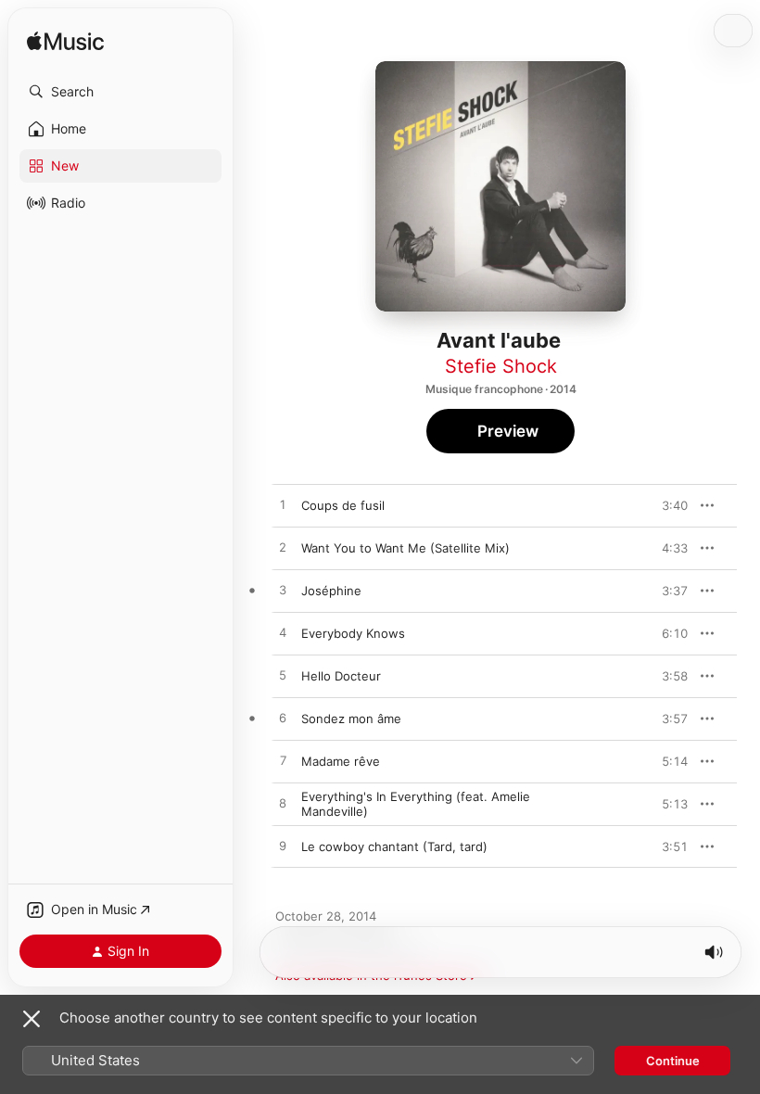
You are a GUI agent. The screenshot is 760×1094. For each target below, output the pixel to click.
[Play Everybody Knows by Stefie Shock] (282, 633)
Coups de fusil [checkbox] (343, 505)
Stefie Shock (501, 366)
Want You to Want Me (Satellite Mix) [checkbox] (405, 548)
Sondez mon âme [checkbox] (351, 718)
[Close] (31, 1019)
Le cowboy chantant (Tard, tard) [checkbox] (394, 846)
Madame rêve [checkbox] (340, 761)
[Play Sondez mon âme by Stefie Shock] (282, 718)
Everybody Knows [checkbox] (353, 633)
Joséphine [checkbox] (331, 590)
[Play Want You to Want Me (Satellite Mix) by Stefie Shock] (282, 548)
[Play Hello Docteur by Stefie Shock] (282, 676)
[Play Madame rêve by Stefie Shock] (282, 761)
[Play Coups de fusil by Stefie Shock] (282, 505)
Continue (673, 1060)
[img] (65, 42)
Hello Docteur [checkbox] (341, 675)
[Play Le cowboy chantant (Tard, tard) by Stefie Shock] (282, 846)
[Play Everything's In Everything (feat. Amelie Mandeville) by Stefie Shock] (282, 803)
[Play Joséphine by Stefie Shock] (282, 590)
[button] (120, 92)
